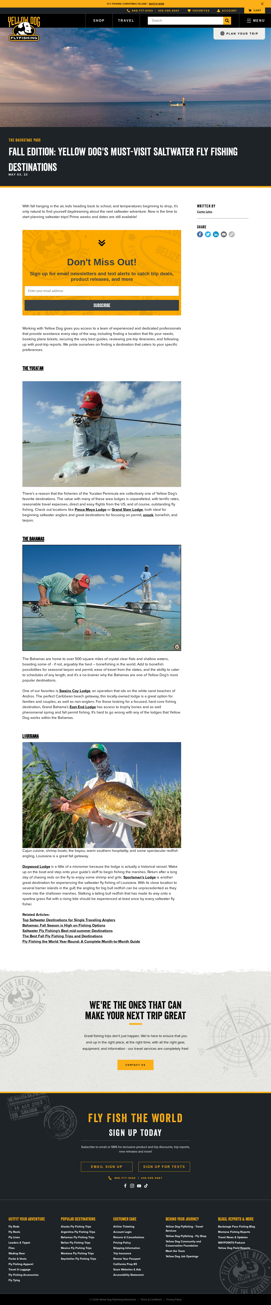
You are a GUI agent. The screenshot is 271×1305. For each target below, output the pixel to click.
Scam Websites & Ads (127, 1269)
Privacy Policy (174, 1299)
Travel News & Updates (233, 1237)
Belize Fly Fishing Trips (75, 1243)
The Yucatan (32, 368)
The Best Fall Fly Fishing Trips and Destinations (62, 936)
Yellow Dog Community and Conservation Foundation (183, 1243)
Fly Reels (14, 1232)
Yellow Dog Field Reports (234, 1248)
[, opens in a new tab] (200, 234)
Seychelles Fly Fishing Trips (78, 1259)
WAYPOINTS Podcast (231, 1243)
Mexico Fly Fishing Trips (76, 1248)
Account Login (122, 1232)
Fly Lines (14, 1237)
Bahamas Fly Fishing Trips (77, 1237)
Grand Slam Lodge (127, 509)
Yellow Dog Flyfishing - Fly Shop (186, 1236)
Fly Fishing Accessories (24, 1275)
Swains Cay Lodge (74, 690)
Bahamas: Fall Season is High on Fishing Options (63, 925)
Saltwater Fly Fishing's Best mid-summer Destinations (67, 930)
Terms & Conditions (151, 1299)
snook (148, 515)
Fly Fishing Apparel (21, 1264)
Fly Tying (14, 1280)
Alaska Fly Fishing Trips (76, 1227)
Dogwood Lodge (36, 866)
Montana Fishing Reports (234, 1232)
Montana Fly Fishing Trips (77, 1253)
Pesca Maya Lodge (90, 509)
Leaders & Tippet (19, 1243)
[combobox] (185, 21)
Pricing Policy (122, 1243)
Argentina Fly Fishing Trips (78, 1232)
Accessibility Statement (128, 1275)
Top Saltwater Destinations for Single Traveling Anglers (68, 920)
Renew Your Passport (126, 1259)
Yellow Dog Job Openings (182, 1256)
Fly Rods (14, 1227)
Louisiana (30, 736)
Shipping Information (126, 1248)
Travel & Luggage (20, 1269)
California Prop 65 (125, 1264)
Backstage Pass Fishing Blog (236, 1227)
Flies (12, 1248)
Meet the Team (175, 1251)
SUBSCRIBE (101, 305)
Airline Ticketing (123, 1227)
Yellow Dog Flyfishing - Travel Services (184, 1229)
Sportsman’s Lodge (139, 877)
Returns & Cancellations (128, 1237)
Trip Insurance (122, 1253)
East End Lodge (83, 707)
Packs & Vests (18, 1259)
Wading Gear (17, 1253)
